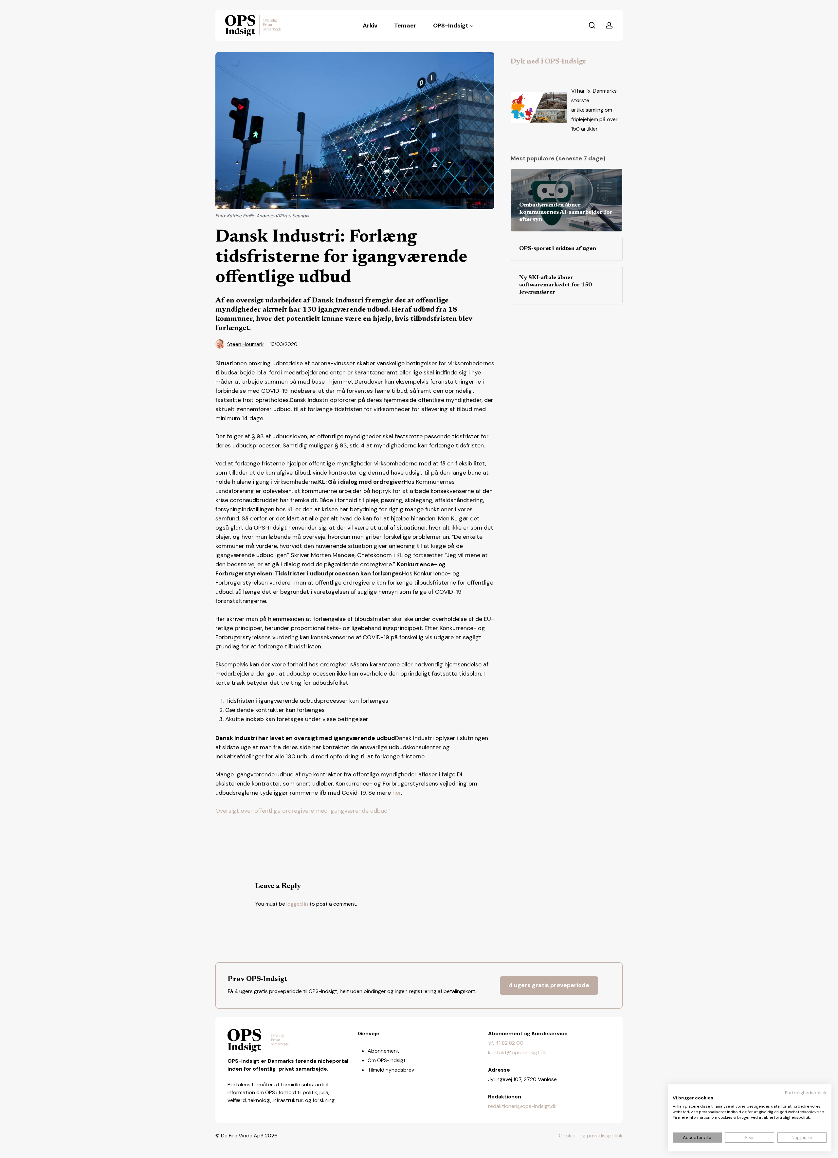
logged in (297, 903)
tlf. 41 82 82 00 (505, 1043)
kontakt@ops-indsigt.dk (517, 1052)
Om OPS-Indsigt (387, 1060)
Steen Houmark (245, 344)
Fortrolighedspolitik (806, 1092)
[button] (549, 985)
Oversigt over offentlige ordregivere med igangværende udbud (301, 811)
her (396, 793)
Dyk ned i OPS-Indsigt (548, 61)
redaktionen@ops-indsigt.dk (522, 1106)
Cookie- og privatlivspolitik (591, 1135)
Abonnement (383, 1050)
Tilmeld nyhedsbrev (391, 1069)
